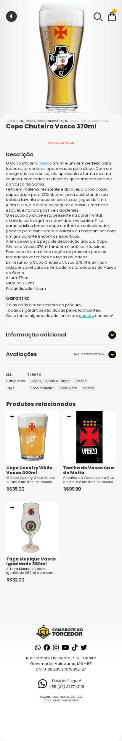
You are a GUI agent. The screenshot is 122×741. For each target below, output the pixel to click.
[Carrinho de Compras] (112, 17)
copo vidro (68, 388)
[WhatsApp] (38, 647)
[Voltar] (11, 16)
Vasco (30, 121)
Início (11, 121)
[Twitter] (84, 647)
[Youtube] (65, 647)
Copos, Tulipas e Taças (52, 121)
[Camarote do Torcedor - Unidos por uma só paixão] (61, 631)
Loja (20, 121)
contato (86, 315)
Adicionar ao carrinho (12, 416)
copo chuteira (42, 388)
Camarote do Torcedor (55, 697)
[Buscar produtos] (98, 16)
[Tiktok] (75, 647)
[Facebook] (47, 647)
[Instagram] (56, 647)
